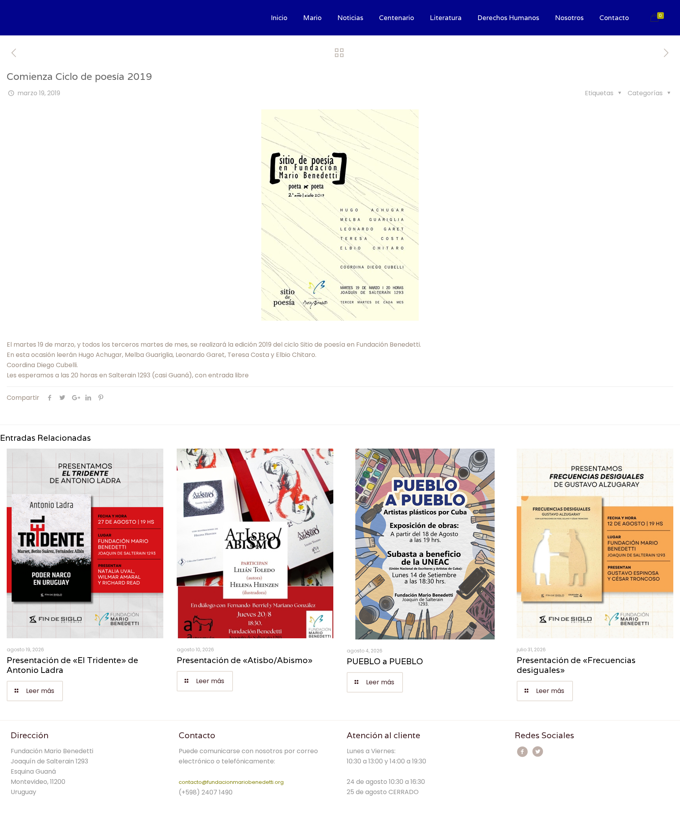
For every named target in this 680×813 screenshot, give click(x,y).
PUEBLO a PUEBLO (385, 661)
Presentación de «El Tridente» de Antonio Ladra (72, 665)
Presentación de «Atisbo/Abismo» (244, 660)
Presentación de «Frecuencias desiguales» (576, 665)
